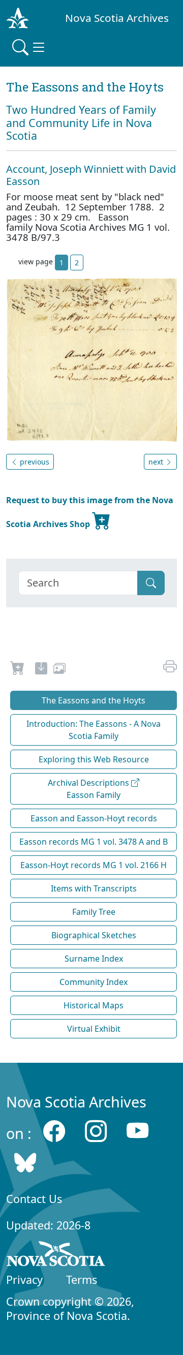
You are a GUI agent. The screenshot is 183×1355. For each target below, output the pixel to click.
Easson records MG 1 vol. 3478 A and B (93, 841)
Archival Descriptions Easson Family (89, 788)
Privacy (24, 1279)
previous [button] (33, 462)
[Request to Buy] (17, 669)
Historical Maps (94, 1005)
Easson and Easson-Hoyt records (93, 818)
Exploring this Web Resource (94, 759)
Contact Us (34, 1198)
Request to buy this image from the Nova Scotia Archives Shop (89, 512)
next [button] (156, 462)
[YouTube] (137, 1131)
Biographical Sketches (93, 935)
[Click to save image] (91, 359)
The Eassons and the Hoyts (93, 700)
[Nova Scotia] (56, 1255)
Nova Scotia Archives (117, 18)
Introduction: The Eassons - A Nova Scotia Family (93, 730)
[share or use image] (59, 669)
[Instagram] (96, 1131)
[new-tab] (41, 669)
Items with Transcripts (94, 888)
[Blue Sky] (25, 1163)
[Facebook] (54, 1131)
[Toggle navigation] (29, 47)
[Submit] (151, 583)
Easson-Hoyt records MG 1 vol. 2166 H (93, 865)
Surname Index (94, 958)
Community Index (93, 982)
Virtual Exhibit (93, 1028)
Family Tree (93, 911)
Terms (81, 1279)
